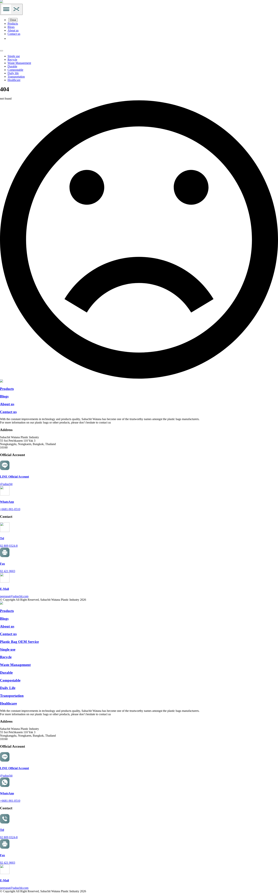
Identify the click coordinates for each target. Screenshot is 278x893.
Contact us (14, 33)
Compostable (15, 69)
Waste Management (19, 63)
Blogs (11, 27)
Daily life (13, 73)
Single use (14, 56)
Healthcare (14, 80)
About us (13, 30)
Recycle (12, 59)
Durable (12, 66)
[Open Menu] (11, 9)
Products (13, 23)
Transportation (16, 76)
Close (13, 20)
